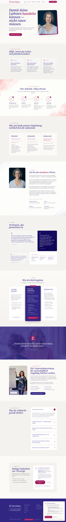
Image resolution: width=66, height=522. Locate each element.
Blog (43, 1)
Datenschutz (49, 482)
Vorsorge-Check (53, 1)
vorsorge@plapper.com (40, 506)
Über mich (26, 506)
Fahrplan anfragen (16, 317)
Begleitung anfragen (32, 317)
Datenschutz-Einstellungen (47, 486)
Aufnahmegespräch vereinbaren (37, 393)
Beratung (25, 508)
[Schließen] (41, 519)
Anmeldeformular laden (39, 482)
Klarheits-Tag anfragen (49, 317)
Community (26, 510)
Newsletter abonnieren (15, 34)
